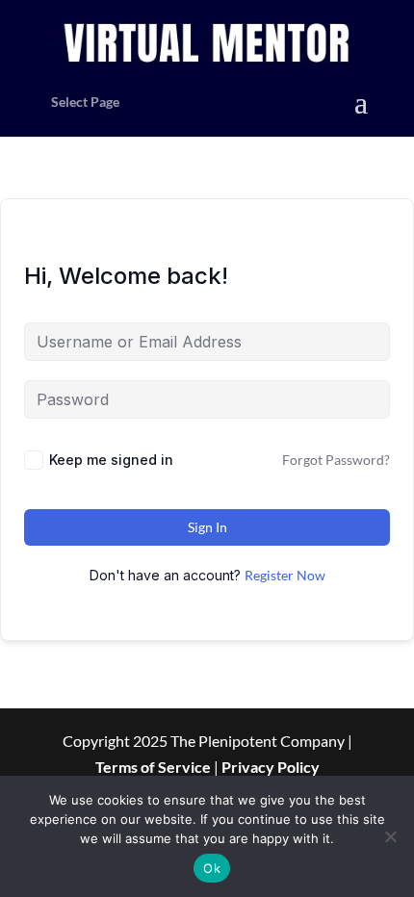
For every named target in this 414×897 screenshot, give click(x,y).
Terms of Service (153, 766)
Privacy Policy (270, 766)
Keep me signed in (111, 459)
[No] (390, 836)
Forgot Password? (336, 459)
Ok (211, 868)
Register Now (285, 575)
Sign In (207, 527)
